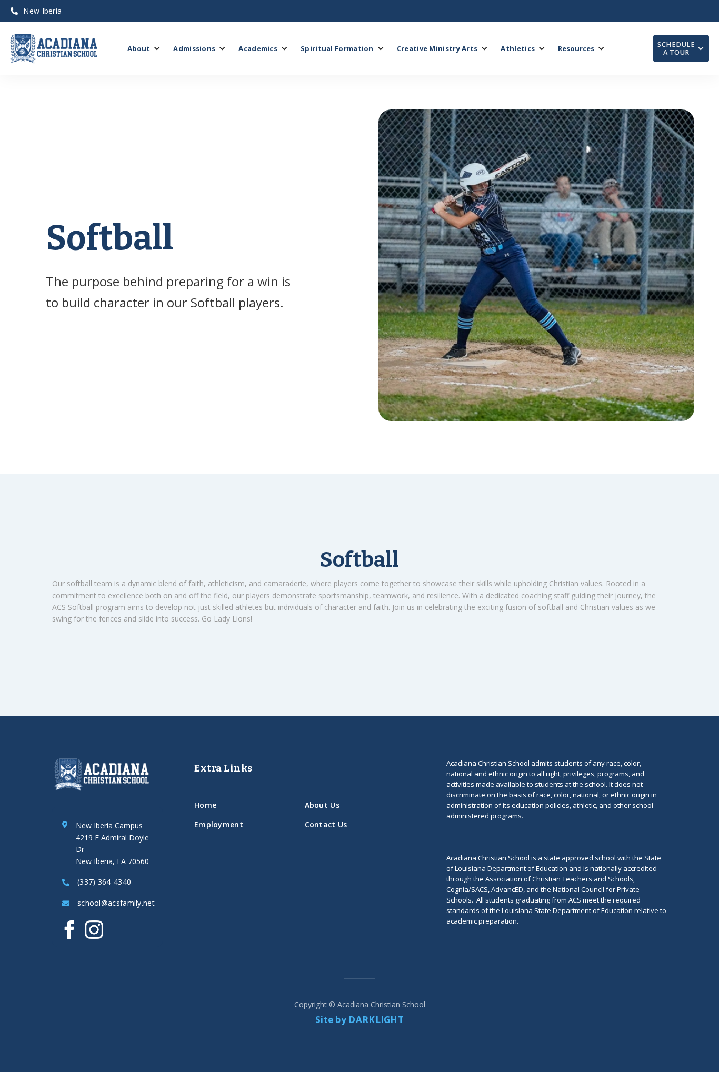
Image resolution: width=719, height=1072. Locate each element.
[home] (54, 48)
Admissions (194, 48)
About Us (322, 805)
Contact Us (326, 824)
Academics (257, 48)
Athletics (518, 48)
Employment (218, 824)
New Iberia (36, 11)
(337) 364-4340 (104, 882)
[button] (144, 48)
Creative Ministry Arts (437, 48)
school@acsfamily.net (116, 903)
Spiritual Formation (337, 48)
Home (205, 805)
